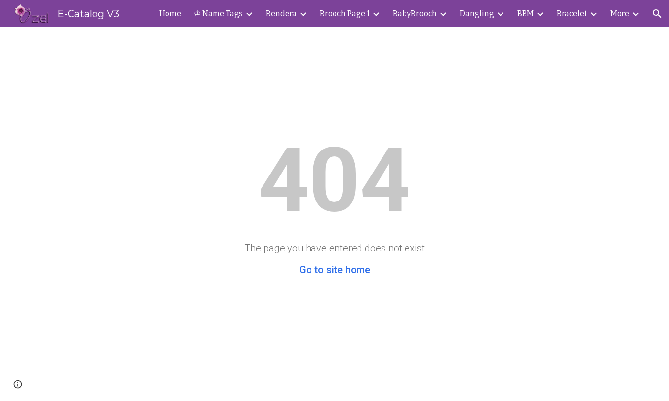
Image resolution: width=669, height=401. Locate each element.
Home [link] (170, 13)
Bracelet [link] (572, 13)
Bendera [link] (281, 13)
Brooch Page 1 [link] (345, 13)
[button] (657, 13)
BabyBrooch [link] (415, 13)
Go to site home (334, 270)
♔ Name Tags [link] (218, 13)
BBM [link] (525, 13)
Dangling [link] (477, 13)
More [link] (619, 13)
